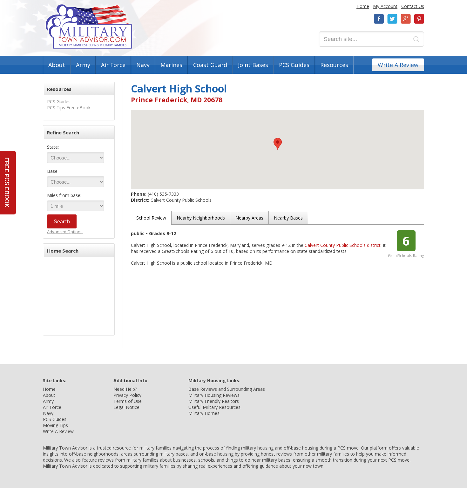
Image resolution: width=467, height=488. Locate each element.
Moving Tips (55, 425)
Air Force (113, 65)
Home (362, 6)
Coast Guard (210, 65)
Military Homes (204, 413)
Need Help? (125, 389)
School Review (151, 218)
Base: (52, 171)
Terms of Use (127, 401)
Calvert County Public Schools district (343, 245)
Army (83, 65)
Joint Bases (253, 65)
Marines (171, 65)
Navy (143, 65)
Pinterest (419, 19)
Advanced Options (65, 231)
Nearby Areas (249, 218)
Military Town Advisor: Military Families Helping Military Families (89, 26)
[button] (278, 144)
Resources (334, 65)
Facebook (379, 19)
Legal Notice (126, 407)
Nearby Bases (288, 218)
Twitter (392, 19)
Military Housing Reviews (214, 395)
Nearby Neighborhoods (201, 218)
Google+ (406, 19)
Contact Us (412, 6)
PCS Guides (294, 65)
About (56, 65)
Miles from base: (64, 195)
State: (53, 147)
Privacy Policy (127, 395)
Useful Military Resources (214, 407)
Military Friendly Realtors (213, 401)
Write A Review (398, 65)
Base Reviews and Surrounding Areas (226, 389)
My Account (385, 6)
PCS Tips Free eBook (69, 108)
